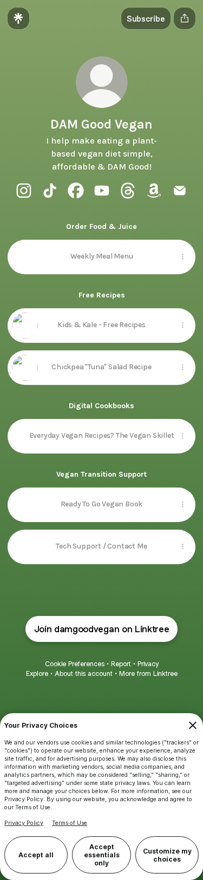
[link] (24, 191)
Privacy (148, 663)
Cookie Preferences (74, 663)
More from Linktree (148, 673)
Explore (37, 673)
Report (121, 663)
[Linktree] (18, 18)
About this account (84, 673)
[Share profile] (184, 18)
